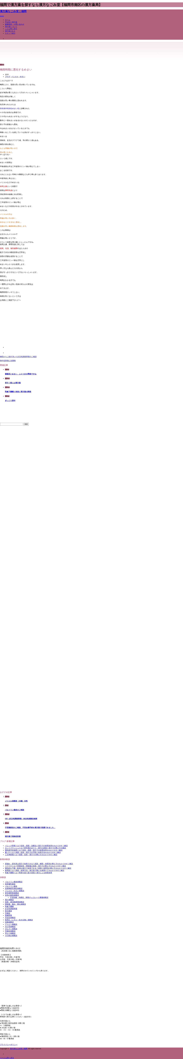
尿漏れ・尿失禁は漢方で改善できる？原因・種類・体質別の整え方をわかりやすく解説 (39, 864)
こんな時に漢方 (11, 29)
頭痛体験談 (9, 922)
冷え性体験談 (10, 927)
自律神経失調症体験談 (13, 888)
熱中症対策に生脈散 (8, 361)
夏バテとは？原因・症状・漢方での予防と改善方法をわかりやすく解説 (33, 852)
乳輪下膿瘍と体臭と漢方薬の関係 (18, 392)
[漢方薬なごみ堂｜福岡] (12, 48)
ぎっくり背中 (10, 401)
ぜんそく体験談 (11, 929)
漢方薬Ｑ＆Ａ (10, 31)
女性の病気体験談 (12, 895)
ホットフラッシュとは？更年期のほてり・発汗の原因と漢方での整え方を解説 (35, 848)
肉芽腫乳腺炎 (10, 884)
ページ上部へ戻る (7, 1058)
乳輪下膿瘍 (9, 906)
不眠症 (7, 913)
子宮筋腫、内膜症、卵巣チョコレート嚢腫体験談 (29, 897)
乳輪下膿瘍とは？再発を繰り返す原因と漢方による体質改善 (28, 873)
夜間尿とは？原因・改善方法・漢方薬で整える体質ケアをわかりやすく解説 (34, 870)
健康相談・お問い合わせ (14, 24)
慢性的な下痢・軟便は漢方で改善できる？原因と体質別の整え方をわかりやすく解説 (38, 868)
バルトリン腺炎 (11, 886)
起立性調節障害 (11, 909)
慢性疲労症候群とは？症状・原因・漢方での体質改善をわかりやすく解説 (33, 850)
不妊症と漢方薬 (11, 22)
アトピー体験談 (11, 924)
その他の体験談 (11, 936)
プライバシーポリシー (8, 1045)
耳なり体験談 (10, 933)
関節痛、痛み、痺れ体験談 (15, 904)
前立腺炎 (8, 911)
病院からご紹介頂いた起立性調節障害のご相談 (18, 357)
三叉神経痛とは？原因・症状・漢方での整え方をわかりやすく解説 (31, 855)
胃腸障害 (8, 915)
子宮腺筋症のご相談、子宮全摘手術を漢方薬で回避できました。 (30, 827)
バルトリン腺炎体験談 (13, 882)
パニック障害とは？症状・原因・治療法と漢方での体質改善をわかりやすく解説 (36, 846)
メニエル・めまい (18, 77)
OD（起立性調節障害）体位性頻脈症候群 (21, 819)
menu (2, 16)
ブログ (7, 77)
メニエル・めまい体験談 (14, 891)
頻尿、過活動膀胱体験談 (14, 902)
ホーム (7, 20)
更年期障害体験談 (12, 893)
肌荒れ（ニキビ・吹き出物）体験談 (19, 920)
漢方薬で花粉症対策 (13, 836)
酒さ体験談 (9, 900)
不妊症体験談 (10, 918)
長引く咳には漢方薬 (13, 383)
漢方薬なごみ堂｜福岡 (13, 11)
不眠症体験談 (10, 931)
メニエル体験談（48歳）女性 (16, 801)
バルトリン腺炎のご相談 (14, 810)
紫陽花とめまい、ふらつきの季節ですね (20, 374)
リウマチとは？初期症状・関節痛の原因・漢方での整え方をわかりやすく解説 (35, 866)
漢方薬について (11, 27)
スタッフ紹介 (10, 33)
